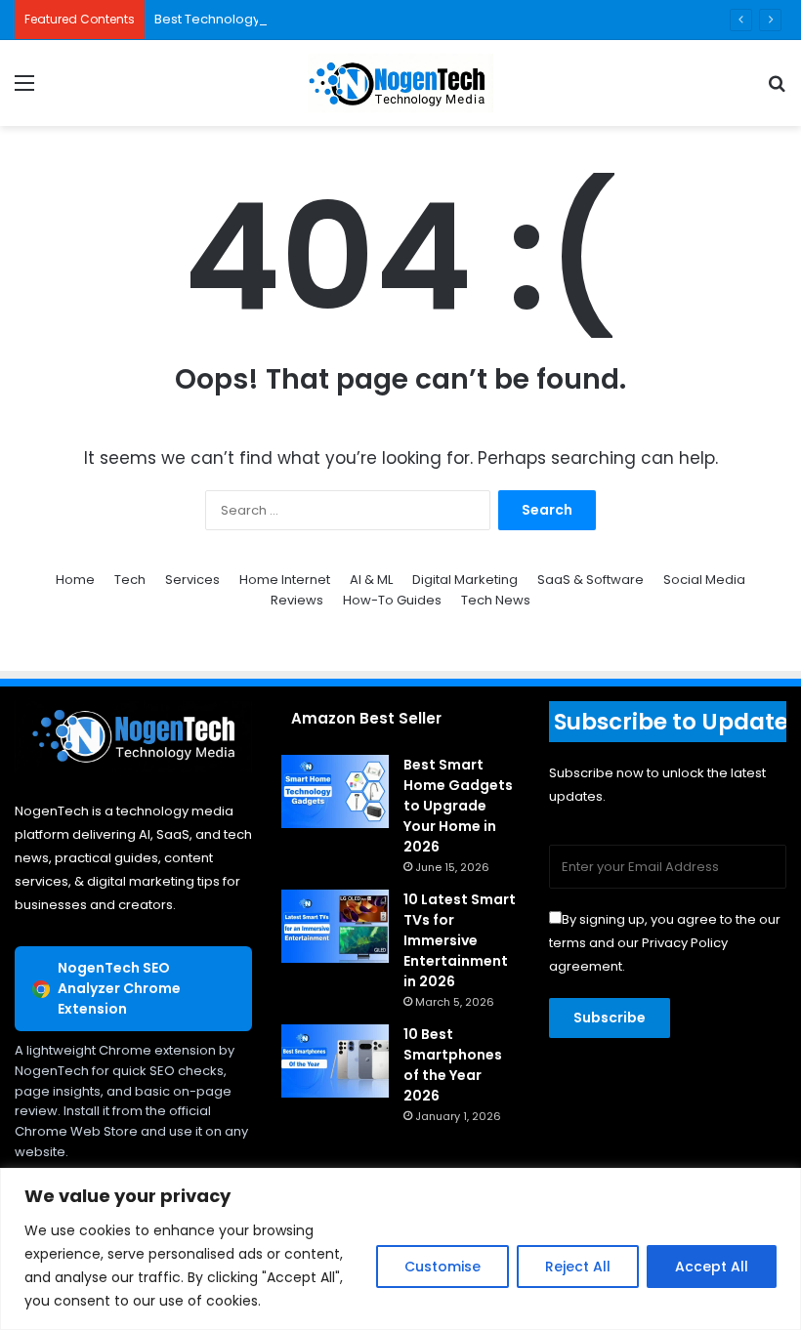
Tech (130, 579)
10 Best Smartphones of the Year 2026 (452, 1064)
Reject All (578, 1266)
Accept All (711, 1266)
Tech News (495, 600)
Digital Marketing (465, 579)
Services (192, 579)
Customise (442, 1266)
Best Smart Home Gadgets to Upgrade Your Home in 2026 (458, 805)
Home (75, 579)
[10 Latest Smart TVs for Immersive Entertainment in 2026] (335, 926)
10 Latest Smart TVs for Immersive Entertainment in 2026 (459, 940)
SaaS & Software (590, 579)
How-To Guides (392, 600)
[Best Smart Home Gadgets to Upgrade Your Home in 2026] (335, 791)
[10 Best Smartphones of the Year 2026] (335, 1061)
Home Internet (284, 579)
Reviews (297, 600)
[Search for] (776, 90)
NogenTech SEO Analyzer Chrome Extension (119, 988)
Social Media (704, 579)
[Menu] (24, 90)
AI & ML (371, 579)
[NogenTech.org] (400, 83)
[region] (400, 1249)
